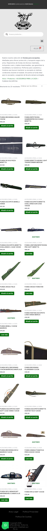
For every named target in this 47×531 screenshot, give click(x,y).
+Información (36, 4)
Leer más (29, 253)
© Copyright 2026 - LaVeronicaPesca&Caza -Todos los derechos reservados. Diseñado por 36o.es (15, 526)
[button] (42, 41)
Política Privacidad (30, 512)
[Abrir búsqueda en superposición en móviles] (23, 34)
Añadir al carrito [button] (7, 126)
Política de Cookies (23, 517)
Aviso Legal (13, 512)
